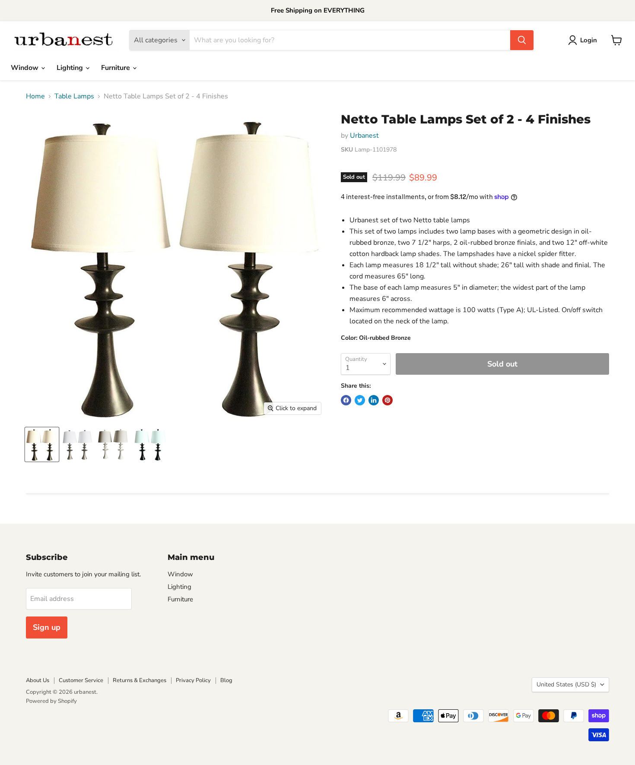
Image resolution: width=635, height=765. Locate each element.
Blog (226, 680)
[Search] (521, 40)
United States (566, 684)
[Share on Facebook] (346, 400)
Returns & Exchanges (139, 680)
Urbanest (364, 135)
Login (588, 40)
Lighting (71, 68)
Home (35, 96)
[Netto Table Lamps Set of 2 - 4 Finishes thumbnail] (42, 444)
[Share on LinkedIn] (373, 400)
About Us (37, 680)
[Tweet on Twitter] (360, 400)
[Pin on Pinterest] (387, 400)
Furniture (116, 68)
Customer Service (81, 680)
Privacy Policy (193, 680)
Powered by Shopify (51, 701)
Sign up (46, 627)
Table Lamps (74, 96)
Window (25, 68)
